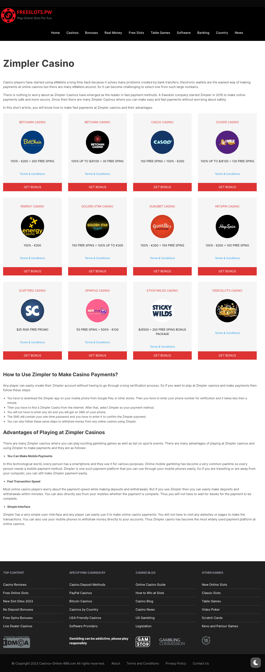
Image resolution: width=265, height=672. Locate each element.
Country (222, 33)
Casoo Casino (162, 122)
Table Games (160, 33)
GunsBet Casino (162, 206)
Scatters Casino (32, 290)
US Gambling (145, 618)
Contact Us (201, 663)
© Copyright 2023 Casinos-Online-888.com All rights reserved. (58, 663)
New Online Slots (214, 584)
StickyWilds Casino (162, 290)
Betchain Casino (32, 122)
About (115, 663)
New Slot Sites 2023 (18, 601)
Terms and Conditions (143, 663)
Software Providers (83, 626)
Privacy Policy (176, 663)
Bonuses (91, 33)
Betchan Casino (97, 122)
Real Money (113, 33)
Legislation (144, 626)
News (239, 33)
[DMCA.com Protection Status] (16, 642)
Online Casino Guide (151, 584)
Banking (203, 33)
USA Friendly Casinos (85, 618)
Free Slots (136, 33)
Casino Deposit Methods (87, 584)
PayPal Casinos (80, 593)
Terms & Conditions (32, 173)
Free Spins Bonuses (18, 618)
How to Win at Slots (150, 593)
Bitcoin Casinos (80, 601)
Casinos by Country (83, 609)
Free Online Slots (16, 593)
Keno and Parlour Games (220, 626)
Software (184, 33)
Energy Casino (32, 206)
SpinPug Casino (97, 290)
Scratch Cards (212, 618)
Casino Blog (144, 601)
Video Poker (211, 609)
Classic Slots (211, 593)
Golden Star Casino (97, 206)
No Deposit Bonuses (18, 609)
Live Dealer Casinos (17, 626)
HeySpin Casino (227, 206)
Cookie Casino (227, 122)
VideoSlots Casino (227, 290)
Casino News (145, 609)
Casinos (72, 33)
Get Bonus (32, 187)
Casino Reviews (14, 584)
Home (55, 33)
